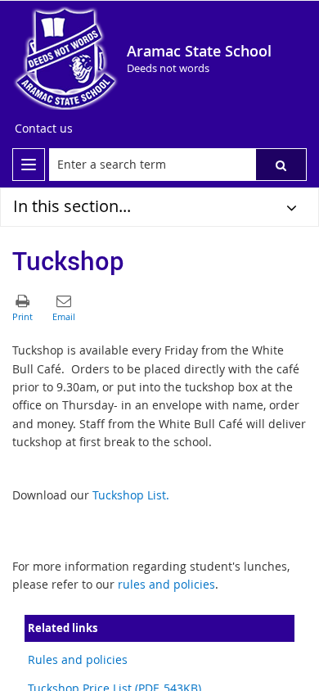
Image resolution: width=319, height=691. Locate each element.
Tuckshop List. (130, 495)
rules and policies (166, 584)
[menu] (28, 164)
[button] (281, 164)
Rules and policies (78, 659)
